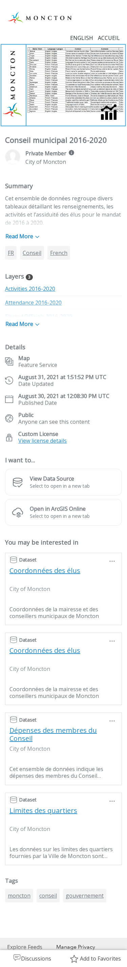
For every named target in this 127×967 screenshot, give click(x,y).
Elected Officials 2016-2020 (38, 316)
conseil (48, 895)
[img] (71, 152)
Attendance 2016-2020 (33, 302)
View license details (42, 440)
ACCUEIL (109, 38)
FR (11, 253)
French (58, 253)
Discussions (36, 958)
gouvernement (85, 895)
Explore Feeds (24, 947)
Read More (19, 236)
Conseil (32, 253)
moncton (19, 895)
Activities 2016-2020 (30, 288)
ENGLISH (81, 38)
